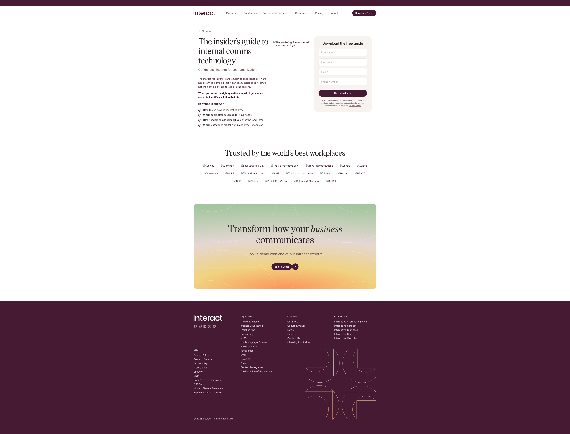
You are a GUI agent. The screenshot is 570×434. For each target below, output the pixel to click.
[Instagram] (200, 327)
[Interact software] (215, 318)
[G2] (214, 327)
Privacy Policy (355, 106)
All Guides (206, 31)
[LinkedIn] (205, 327)
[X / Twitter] (209, 327)
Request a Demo (364, 13)
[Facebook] (195, 327)
